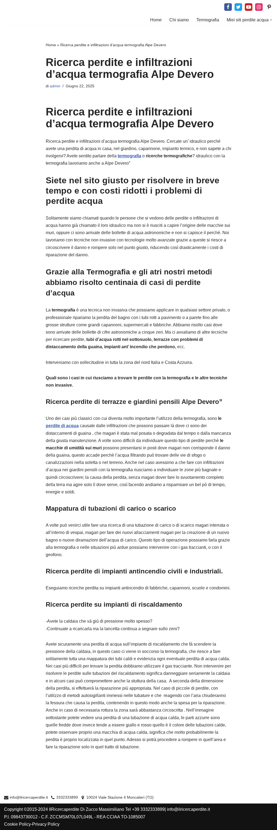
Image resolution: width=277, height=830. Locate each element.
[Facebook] (228, 7)
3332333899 (67, 797)
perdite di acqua (62, 425)
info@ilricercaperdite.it (29, 797)
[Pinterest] (269, 7)
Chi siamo (179, 20)
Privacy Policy (46, 824)
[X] (238, 7)
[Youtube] (248, 7)
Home (156, 20)
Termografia (207, 20)
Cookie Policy (17, 824)
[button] (271, 20)
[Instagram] (259, 7)
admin (55, 86)
